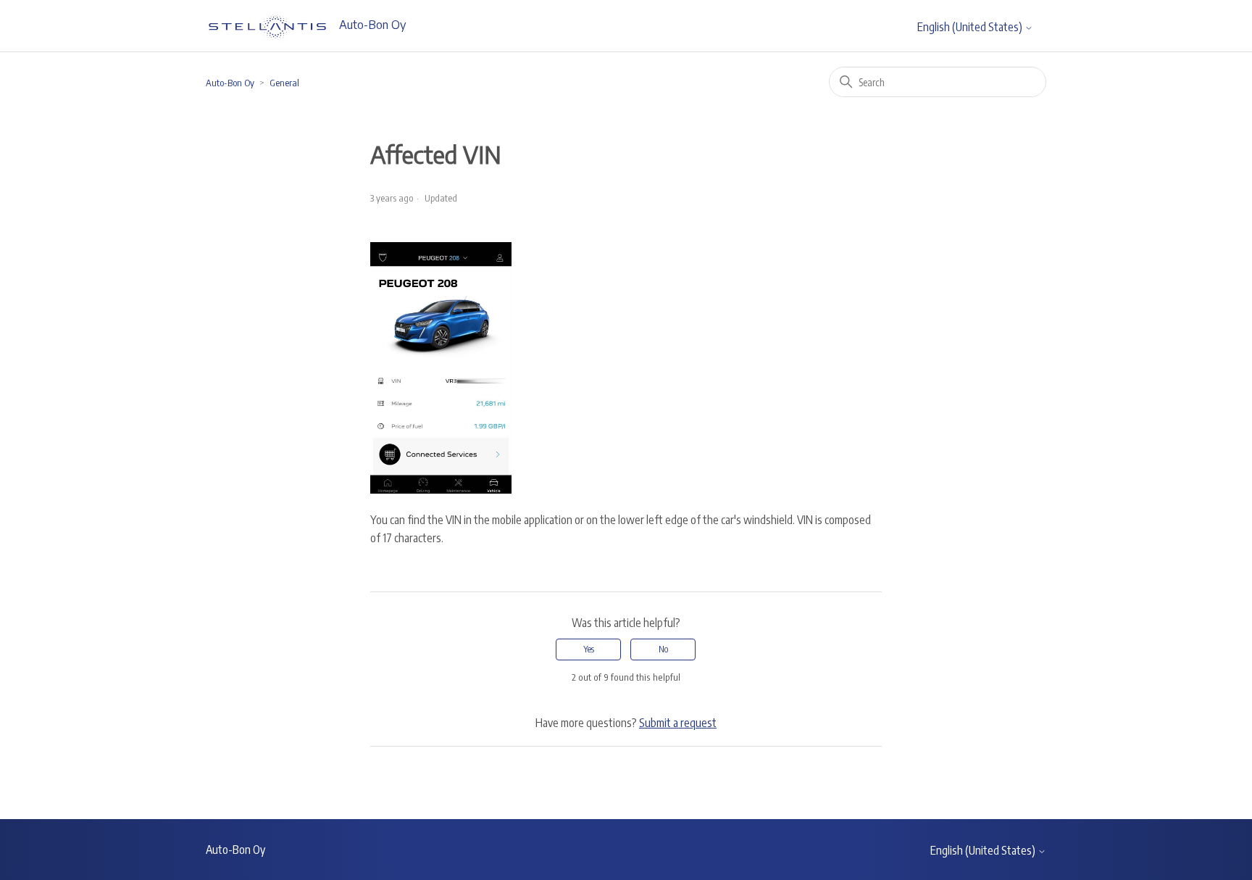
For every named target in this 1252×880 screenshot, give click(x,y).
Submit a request (678, 722)
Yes (588, 649)
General (284, 82)
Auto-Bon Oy (230, 82)
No (663, 649)
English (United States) (970, 26)
